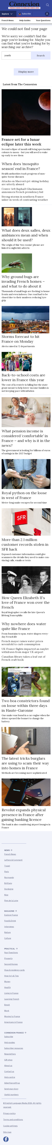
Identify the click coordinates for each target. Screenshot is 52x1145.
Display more (26, 71)
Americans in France (13, 1022)
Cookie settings (10, 1125)
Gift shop (8, 1059)
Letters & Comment (13, 860)
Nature (7, 932)
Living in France (11, 993)
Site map (7, 1132)
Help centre (9, 1077)
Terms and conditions (13, 1119)
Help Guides (24, 20)
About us (8, 1065)
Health (7, 987)
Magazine (9, 911)
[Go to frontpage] (24, 5)
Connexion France (14, 1033)
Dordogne (8, 889)
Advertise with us (12, 1083)
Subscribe (26, 13)
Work (6, 1010)
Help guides (9, 1042)
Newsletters (10, 1054)
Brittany (8, 883)
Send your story (11, 1088)
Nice (6, 894)
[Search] (47, 5)
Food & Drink (10, 920)
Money (7, 981)
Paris (6, 871)
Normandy (9, 877)
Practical (9, 949)
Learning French (11, 999)
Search (41, 55)
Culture (7, 938)
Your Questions (43, 20)
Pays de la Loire (11, 900)
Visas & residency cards (14, 970)
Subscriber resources (13, 1048)
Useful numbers (11, 1094)
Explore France (11, 915)
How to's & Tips (11, 975)
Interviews (9, 926)
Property (8, 958)
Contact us (9, 1071)
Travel (7, 865)
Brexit (7, 1004)
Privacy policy (9, 1113)
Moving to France (12, 1016)
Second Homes (11, 964)
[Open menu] (8, 14)
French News (8, 20)
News (7, 850)
